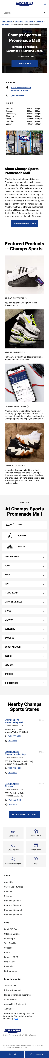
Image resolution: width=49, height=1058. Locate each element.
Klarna (7, 952)
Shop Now (24, 64)
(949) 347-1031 (14, 768)
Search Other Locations (24, 815)
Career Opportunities (13, 887)
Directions (12, 741)
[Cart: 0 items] (45, 4)
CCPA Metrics (10, 999)
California (39, 22)
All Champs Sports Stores (24, 22)
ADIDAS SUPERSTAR (14, 298)
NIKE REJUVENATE (14, 352)
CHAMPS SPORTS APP (15, 406)
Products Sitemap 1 (13, 901)
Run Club (8, 966)
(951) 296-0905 (17, 95)
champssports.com (24, 224)
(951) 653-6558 (14, 736)
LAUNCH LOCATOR (14, 465)
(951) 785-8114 (14, 800)
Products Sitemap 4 (13, 914)
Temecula (5, 24)
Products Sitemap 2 (13, 905)
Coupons (8, 948)
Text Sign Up (10, 943)
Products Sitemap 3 (13, 910)
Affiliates (8, 891)
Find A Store (9, 962)
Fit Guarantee (10, 971)
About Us (8, 882)
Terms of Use (10, 985)
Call (14, 1054)
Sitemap (8, 896)
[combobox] (24, 13)
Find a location (7, 22)
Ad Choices (9, 1009)
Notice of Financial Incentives (17, 995)
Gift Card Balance (12, 934)
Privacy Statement (12, 990)
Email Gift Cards (11, 929)
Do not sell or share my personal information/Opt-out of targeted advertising (18, 1016)
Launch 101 (10, 957)
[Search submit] (44, 13)
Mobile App (9, 938)
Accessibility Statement (15, 1004)
